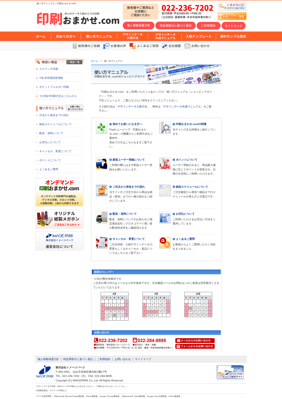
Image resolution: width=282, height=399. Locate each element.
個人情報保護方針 (48, 359)
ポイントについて (50, 160)
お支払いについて (50, 142)
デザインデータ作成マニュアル (182, 106)
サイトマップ (143, 359)
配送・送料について (51, 133)
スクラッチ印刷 (48, 68)
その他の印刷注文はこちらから (58, 95)
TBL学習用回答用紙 (51, 77)
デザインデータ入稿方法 (132, 106)
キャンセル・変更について (55, 151)
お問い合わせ (123, 359)
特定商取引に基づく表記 (78, 359)
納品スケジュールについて (55, 124)
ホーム (94, 61)
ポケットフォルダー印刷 (54, 86)
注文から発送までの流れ (54, 115)
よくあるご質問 (48, 169)
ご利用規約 (103, 359)
